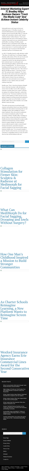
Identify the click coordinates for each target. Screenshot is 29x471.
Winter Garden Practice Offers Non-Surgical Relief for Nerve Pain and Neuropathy (14, 399)
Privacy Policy (6, 443)
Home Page (6, 438)
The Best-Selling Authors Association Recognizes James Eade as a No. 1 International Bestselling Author (14, 418)
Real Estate (4, 468)
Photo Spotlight (5, 469)
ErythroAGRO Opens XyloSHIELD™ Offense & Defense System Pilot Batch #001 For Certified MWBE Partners (14, 413)
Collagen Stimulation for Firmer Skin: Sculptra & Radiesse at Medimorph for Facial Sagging (11, 178)
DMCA (4, 451)
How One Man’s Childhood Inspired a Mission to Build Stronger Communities (14, 260)
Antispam (5, 454)
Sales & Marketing (5, 466)
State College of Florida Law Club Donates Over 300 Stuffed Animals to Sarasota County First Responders (14, 390)
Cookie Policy (6, 446)
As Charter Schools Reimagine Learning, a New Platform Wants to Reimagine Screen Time (14, 310)
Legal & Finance (24, 466)
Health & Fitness (11, 468)
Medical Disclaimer (7, 456)
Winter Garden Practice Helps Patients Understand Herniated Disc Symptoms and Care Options (15, 395)
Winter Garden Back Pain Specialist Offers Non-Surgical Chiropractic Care (14, 403)
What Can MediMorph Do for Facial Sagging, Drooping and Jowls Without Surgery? (14, 216)
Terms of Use (6, 448)
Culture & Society (19, 468)
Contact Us (5, 459)
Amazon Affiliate (7, 440)
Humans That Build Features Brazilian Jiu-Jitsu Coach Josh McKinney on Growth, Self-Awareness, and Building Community (15, 407)
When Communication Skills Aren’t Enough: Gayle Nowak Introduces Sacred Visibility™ (14, 386)
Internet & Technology (14, 466)
